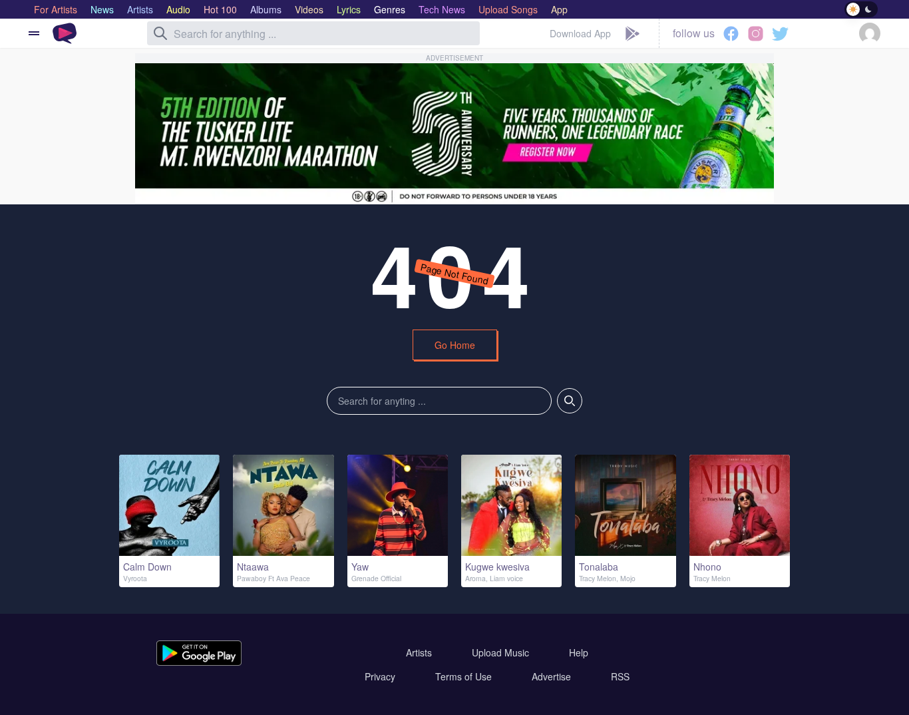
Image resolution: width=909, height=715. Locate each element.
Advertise (551, 676)
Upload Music (500, 652)
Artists (419, 652)
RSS (620, 676)
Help (578, 652)
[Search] (160, 33)
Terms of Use (463, 676)
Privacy (380, 676)
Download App (580, 33)
